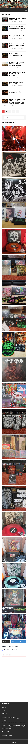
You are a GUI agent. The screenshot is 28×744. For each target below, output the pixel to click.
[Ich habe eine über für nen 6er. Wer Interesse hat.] (14, 369)
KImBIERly (20, 21)
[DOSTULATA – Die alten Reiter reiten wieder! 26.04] (14, 138)
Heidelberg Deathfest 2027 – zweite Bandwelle (17, 36)
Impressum (4, 737)
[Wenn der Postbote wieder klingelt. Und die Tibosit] (14, 601)
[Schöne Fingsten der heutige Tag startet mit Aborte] (14, 549)
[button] (26, 10)
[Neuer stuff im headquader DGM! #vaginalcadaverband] (14, 292)
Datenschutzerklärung (7, 735)
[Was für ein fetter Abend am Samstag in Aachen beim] (14, 318)
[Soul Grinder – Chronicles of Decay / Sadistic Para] (14, 164)
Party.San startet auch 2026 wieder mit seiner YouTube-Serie (17, 45)
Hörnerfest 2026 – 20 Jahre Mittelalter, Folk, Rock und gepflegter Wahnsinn (16, 64)
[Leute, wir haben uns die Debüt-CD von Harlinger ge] (14, 190)
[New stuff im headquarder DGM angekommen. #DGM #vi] (14, 395)
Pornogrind (4, 710)
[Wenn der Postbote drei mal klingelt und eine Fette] (14, 626)
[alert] (14, 650)
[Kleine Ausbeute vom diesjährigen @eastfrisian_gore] (14, 344)
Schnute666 (20, 48)
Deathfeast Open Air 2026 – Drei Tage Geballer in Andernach (17, 74)
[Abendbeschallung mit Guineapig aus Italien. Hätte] (14, 575)
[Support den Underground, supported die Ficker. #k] (14, 421)
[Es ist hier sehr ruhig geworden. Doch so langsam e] (14, 447)
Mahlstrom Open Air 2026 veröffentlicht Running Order (17, 27)
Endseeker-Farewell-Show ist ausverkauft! (17, 18)
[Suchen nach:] (14, 117)
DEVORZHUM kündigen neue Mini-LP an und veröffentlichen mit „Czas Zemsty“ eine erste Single (17, 101)
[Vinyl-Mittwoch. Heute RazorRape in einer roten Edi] (14, 524)
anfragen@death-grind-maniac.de (17, 722)
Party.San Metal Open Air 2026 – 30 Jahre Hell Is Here (17, 91)
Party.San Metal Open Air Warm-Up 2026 (16, 83)
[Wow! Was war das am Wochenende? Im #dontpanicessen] (14, 241)
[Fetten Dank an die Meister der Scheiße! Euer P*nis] (14, 498)
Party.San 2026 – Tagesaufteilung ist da (15, 54)
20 (13, 111)
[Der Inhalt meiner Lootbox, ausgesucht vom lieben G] (14, 472)
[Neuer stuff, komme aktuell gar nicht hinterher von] (14, 267)
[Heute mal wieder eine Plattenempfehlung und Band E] (14, 215)
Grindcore (4, 707)
